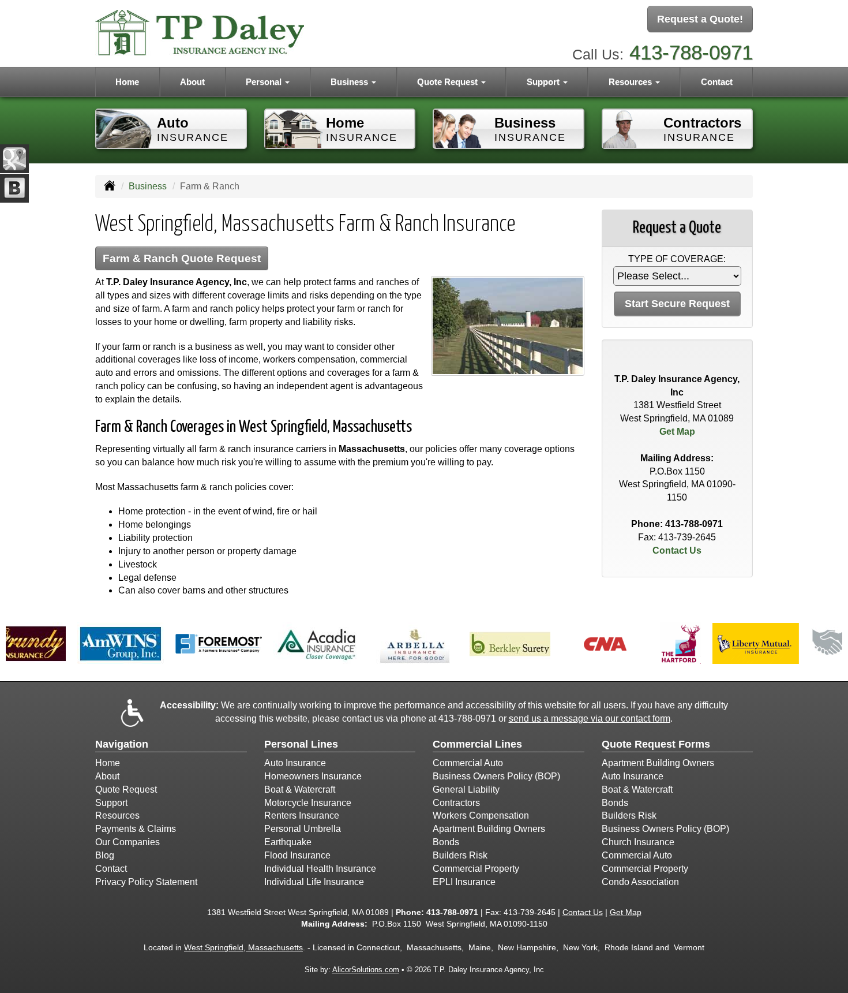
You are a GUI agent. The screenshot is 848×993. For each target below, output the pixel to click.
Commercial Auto (468, 763)
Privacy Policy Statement (146, 882)
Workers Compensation (481, 815)
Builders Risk (460, 855)
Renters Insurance (301, 815)
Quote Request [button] (448, 82)
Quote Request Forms (656, 744)
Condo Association (640, 882)
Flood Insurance (297, 855)
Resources (117, 815)
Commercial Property (476, 868)
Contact (717, 82)
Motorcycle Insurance (307, 803)
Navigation (121, 744)
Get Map (677, 431)
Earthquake (288, 842)
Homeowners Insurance (313, 776)
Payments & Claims (135, 829)
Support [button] (544, 82)
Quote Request (126, 789)
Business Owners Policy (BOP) (496, 776)
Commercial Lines (477, 744)
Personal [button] (265, 82)
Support (111, 803)
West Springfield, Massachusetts (243, 947)
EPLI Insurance (464, 882)
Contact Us (676, 550)
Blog (104, 855)
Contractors (456, 803)
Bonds (446, 842)
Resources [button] (631, 82)
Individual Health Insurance (320, 868)
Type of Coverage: (677, 259)
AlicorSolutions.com (365, 969)
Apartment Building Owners (489, 829)
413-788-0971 (691, 52)
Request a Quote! (700, 19)
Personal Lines (301, 744)
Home (127, 82)
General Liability (466, 789)
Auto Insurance (295, 763)
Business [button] (350, 82)
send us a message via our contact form (589, 718)
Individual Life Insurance (314, 882)
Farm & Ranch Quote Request (182, 258)
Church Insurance (638, 842)
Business (148, 186)
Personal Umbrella (302, 829)
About (192, 82)
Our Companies (127, 842)
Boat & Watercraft (299, 789)
